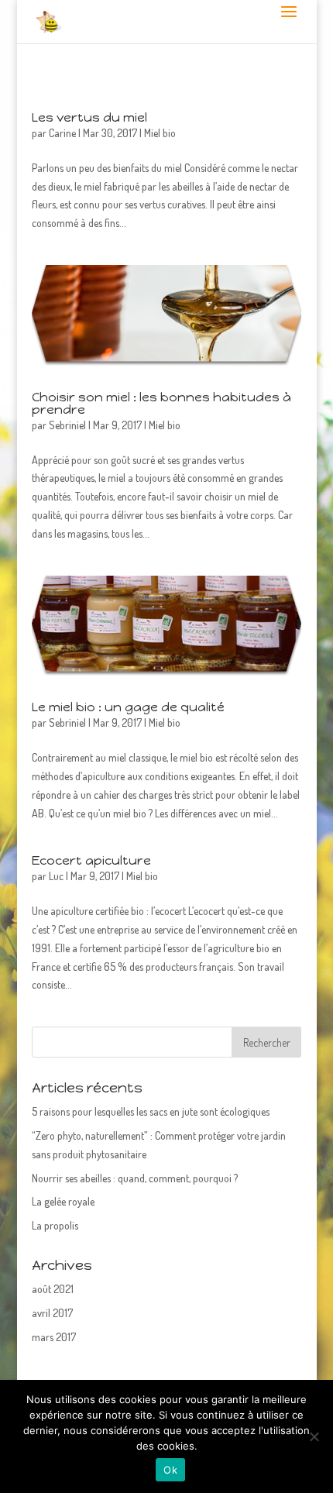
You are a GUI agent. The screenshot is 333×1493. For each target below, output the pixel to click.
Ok (170, 1470)
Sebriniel (67, 425)
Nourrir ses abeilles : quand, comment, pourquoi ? (135, 1178)
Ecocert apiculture (91, 860)
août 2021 (53, 1288)
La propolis (55, 1225)
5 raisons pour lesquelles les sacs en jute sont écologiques (150, 1111)
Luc (56, 875)
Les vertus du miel (89, 117)
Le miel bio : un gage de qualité (128, 707)
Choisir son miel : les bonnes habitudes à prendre (161, 403)
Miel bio (160, 132)
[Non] (313, 1436)
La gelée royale (63, 1201)
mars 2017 (54, 1336)
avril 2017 (52, 1312)
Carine (62, 132)
